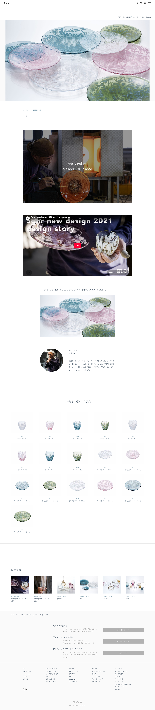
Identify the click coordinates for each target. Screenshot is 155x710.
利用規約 (117, 689)
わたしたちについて (52, 671)
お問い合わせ (73, 681)
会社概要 (71, 668)
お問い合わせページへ (123, 630)
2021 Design (146, 17)
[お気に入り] (141, 3)
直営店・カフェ (73, 671)
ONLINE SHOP (27, 671)
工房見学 (51, 681)
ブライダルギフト (97, 676)
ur (81, 598)
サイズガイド (119, 681)
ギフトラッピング (97, 679)
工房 (47, 676)
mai (47, 614)
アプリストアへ (123, 653)
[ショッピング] (145, 3)
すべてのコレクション (98, 671)
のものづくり (51, 668)
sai (127, 598)
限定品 (94, 674)
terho (105, 598)
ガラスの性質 (119, 679)
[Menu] (149, 3)
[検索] (137, 3)
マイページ (118, 668)
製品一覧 (94, 668)
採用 (70, 676)
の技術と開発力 (52, 674)
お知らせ (25, 679)
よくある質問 (119, 674)
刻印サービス (96, 681)
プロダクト (136, 17)
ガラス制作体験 (50, 679)
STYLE (25, 676)
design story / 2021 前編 (42, 600)
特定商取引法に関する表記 (123, 684)
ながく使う (118, 676)
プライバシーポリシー (121, 687)
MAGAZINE (127, 17)
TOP (119, 17)
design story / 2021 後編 (19, 600)
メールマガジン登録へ (123, 641)
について (75, 679)
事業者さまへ (73, 674)
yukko (59, 598)
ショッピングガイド (121, 671)
